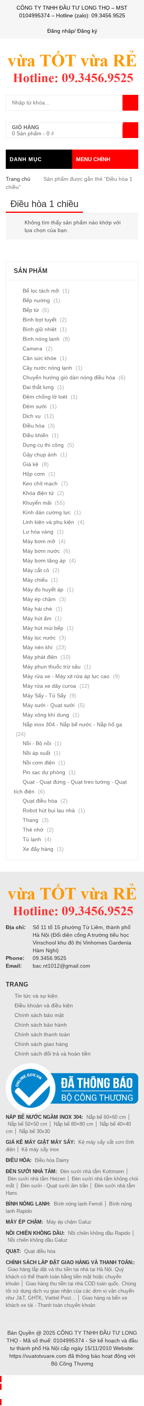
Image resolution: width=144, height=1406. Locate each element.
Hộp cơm (34, 474)
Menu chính (93, 159)
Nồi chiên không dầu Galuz (38, 1240)
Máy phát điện (40, 657)
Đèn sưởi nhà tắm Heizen (36, 1179)
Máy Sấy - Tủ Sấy (44, 695)
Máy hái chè (37, 609)
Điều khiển (35, 435)
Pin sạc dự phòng (44, 772)
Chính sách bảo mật (39, 1015)
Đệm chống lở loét (45, 397)
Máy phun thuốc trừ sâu (52, 666)
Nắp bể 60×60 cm (106, 1117)
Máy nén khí (38, 647)
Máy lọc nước (39, 638)
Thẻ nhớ (33, 830)
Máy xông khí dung (46, 715)
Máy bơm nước (41, 551)
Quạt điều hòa (40, 801)
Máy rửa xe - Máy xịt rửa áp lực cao (66, 676)
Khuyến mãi (37, 503)
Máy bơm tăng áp (44, 560)
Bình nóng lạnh (41, 339)
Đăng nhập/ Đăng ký (72, 31)
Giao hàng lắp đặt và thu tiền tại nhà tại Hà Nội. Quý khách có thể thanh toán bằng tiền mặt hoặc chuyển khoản (65, 1276)
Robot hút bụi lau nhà (49, 810)
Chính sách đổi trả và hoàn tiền (53, 1054)
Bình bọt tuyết (39, 320)
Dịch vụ (32, 416)
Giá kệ (30, 464)
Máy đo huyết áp (43, 589)
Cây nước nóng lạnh (47, 368)
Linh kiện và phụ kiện (48, 522)
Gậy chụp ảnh (40, 454)
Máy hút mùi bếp (43, 628)
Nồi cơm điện (39, 762)
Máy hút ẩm (37, 618)
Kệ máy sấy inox (40, 1149)
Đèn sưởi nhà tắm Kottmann (92, 1171)
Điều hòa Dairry (52, 1160)
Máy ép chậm (39, 599)
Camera (32, 348)
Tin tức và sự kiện (36, 996)
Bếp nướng (36, 300)
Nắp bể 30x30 (34, 1131)
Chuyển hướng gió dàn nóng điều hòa (69, 377)
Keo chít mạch (40, 483)
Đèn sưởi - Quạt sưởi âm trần (54, 1186)
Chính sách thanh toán (42, 1034)
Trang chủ (18, 179)
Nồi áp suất (36, 753)
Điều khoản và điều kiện (44, 1005)
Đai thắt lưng (38, 387)
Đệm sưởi (34, 406)
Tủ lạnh (32, 839)
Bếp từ (31, 310)
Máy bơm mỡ (39, 541)
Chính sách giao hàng (41, 1044)
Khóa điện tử (38, 493)
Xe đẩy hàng (38, 849)
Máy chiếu (35, 580)
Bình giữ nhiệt (39, 329)
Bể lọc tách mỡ (41, 291)
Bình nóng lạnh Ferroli (78, 1204)
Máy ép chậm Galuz (68, 1222)
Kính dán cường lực (47, 512)
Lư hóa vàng (38, 532)
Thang (30, 820)
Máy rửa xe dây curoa (49, 686)
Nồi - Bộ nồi (37, 743)
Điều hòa (34, 426)
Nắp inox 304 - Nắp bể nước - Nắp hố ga (72, 724)
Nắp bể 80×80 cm (73, 1124)
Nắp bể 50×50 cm (27, 1124)
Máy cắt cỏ (36, 570)
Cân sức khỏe (39, 358)
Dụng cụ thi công (43, 445)
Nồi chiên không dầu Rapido (99, 1233)
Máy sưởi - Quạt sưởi (48, 705)
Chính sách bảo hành (41, 1025)
